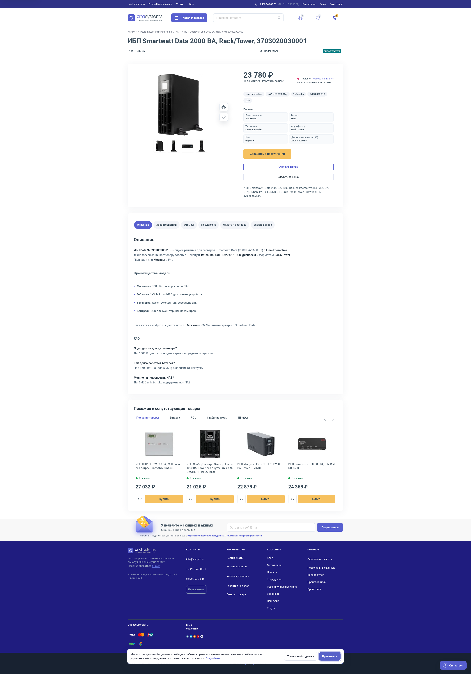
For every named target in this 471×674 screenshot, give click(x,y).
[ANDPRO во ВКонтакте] (187, 636)
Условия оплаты (237, 566)
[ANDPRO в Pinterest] (198, 636)
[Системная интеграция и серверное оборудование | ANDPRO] (145, 17)
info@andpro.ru (195, 559)
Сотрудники (274, 579)
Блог (191, 4)
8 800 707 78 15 (195, 578)
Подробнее (213, 658)
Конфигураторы (136, 4)
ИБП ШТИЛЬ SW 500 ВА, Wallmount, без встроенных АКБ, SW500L (158, 466)
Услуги (179, 4)
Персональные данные (321, 567)
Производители (316, 582)
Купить (164, 499)
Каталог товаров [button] (193, 17)
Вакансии (273, 593)
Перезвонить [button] (309, 4)
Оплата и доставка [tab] (234, 224)
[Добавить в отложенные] (223, 117)
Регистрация (336, 4)
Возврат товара (236, 594)
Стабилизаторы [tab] (217, 417)
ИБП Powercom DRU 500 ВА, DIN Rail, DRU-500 (311, 466)
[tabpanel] (235, 312)
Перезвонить (196, 589)
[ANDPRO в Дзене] (201, 636)
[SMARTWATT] (332, 51)
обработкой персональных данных (205, 535)
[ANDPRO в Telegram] (191, 636)
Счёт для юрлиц (288, 166)
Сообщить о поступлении (267, 154)
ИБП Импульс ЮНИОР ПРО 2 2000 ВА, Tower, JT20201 (259, 466)
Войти (323, 4)
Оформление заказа (319, 559)
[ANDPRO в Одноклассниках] (194, 636)
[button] (300, 17)
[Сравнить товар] (223, 107)
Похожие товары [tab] (147, 417)
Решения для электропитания (156, 32)
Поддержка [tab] (208, 224)
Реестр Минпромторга (160, 4)
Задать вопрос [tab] (263, 224)
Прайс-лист (314, 589)
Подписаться (330, 527)
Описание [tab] (143, 224)
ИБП (178, 32)
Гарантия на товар (238, 585)
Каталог (132, 32)
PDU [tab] (193, 417)
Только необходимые (300, 656)
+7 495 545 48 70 (267, 4)
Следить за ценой (288, 176)
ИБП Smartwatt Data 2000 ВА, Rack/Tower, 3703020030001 (214, 32)
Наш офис (273, 601)
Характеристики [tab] (166, 224)
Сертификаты (235, 557)
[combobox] (248, 17)
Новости (272, 572)
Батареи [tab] (175, 417)
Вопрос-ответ (315, 574)
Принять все (329, 656)
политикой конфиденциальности (244, 535)
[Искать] (279, 18)
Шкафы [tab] (243, 417)
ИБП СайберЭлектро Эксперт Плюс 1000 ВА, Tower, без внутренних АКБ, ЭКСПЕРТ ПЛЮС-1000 (210, 468)
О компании (274, 565)
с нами (156, 565)
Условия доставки (238, 576)
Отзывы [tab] (189, 224)
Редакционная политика (282, 586)
